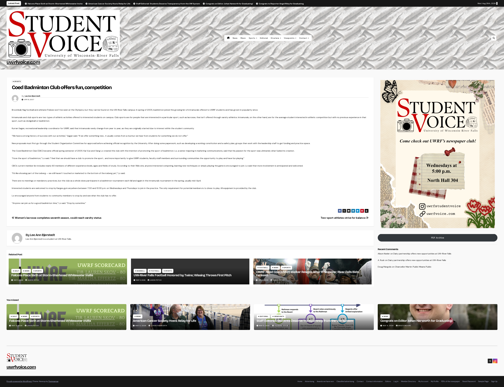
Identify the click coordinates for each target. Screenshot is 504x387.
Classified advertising (345, 381)
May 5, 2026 (17, 326)
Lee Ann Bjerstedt (32, 96)
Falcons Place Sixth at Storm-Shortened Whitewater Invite (52, 275)
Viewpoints (289, 38)
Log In (396, 381)
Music (243, 38)
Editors (388, 381)
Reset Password (469, 381)
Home (300, 381)
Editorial (264, 38)
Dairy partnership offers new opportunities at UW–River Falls (422, 253)
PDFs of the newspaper (450, 381)
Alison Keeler (384, 253)
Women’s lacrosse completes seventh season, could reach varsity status (57, 217)
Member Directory (408, 381)
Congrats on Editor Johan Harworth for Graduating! (416, 321)
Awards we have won (325, 381)
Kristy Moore (404, 326)
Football (155, 271)
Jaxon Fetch (33, 280)
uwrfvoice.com (23, 62)
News (235, 38)
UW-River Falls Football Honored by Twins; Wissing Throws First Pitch (182, 275)
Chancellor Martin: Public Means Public (413, 266)
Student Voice (281, 326)
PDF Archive (437, 237)
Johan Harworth (159, 326)
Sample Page (483, 381)
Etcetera (275, 38)
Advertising (309, 381)
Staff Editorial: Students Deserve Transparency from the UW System (305, 321)
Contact (303, 38)
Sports (252, 38)
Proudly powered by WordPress (19, 381)
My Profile (435, 381)
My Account (423, 381)
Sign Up (494, 381)
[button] (493, 38)
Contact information (374, 381)
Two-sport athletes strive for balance (343, 217)
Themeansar (53, 381)
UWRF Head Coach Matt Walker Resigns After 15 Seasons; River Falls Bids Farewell (307, 273)
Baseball (141, 271)
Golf (16, 271)
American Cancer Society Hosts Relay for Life (164, 321)
